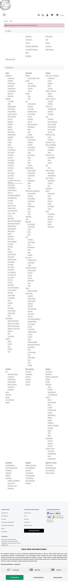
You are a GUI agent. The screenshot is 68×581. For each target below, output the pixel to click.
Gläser (49, 387)
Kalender (48, 379)
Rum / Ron (28, 257)
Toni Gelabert (11, 297)
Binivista (10, 129)
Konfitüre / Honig (50, 134)
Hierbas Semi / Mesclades (33, 191)
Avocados (28, 371)
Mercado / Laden (12, 485)
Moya (29, 129)
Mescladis (28, 221)
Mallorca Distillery (32, 124)
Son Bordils (11, 269)
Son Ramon (11, 285)
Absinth (28, 75)
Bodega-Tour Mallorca (14, 480)
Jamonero (50, 101)
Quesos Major (51, 129)
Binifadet (10, 124)
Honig (49, 137)
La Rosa (10, 216)
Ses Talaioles (11, 262)
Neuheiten (28, 470)
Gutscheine (8, 478)
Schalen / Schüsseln (53, 425)
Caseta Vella (11, 185)
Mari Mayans (31, 127)
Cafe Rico (30, 306)
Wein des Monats (30, 480)
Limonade (8, 394)
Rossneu (10, 251)
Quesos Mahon (52, 127)
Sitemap (48, 43)
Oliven (49, 86)
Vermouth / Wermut (31, 267)
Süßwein (10, 349)
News (27, 52)
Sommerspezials (30, 475)
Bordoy (10, 142)
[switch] (9, 570)
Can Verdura (11, 173)
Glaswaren (48, 384)
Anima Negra (11, 109)
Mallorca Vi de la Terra (14, 328)
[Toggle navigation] (4, 15)
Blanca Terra (11, 132)
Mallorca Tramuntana (13, 326)
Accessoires (11, 78)
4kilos (9, 104)
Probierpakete (29, 473)
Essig (49, 160)
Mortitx (10, 233)
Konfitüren (50, 139)
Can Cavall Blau (32, 86)
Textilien (48, 382)
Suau (29, 96)
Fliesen (49, 405)
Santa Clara (11, 257)
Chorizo (50, 221)
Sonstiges (50, 428)
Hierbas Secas (29, 168)
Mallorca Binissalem (13, 321)
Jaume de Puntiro (12, 210)
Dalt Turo (10, 192)
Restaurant (29, 36)
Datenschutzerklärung (7, 564)
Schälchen (50, 423)
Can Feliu (10, 157)
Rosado (10, 344)
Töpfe (49, 435)
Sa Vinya (50, 132)
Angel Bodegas (12, 106)
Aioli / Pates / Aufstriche (52, 75)
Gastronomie (11, 483)
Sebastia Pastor (12, 259)
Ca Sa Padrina (11, 150)
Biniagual (10, 121)
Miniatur (50, 417)
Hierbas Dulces (30, 137)
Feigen (49, 203)
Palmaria (50, 443)
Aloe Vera (50, 441)
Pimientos (28, 379)
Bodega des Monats (31, 465)
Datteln (50, 198)
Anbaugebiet (8, 318)
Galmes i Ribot (11, 208)
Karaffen (50, 389)
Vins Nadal (11, 308)
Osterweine (11, 86)
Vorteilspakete (11, 91)
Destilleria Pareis (32, 111)
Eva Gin (30, 116)
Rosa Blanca (11, 387)
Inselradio (30, 119)
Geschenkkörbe (52, 453)
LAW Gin (30, 337)
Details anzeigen (57, 577)
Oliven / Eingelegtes (51, 144)
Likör (27, 219)
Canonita (30, 88)
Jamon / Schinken (50, 98)
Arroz (49, 168)
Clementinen (29, 374)
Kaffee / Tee (49, 106)
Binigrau (10, 127)
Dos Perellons (31, 114)
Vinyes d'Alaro (11, 313)
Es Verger (10, 203)
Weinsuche (11, 96)
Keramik (48, 397)
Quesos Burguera (52, 121)
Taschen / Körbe (50, 448)
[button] (47, 15)
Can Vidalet (11, 175)
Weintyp (7, 338)
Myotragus (11, 236)
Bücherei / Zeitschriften (52, 376)
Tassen (50, 430)
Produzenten (29, 293)
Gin (26, 101)
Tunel (9, 300)
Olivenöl (50, 162)
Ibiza (9, 333)
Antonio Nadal (11, 111)
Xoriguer (30, 134)
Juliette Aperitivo (32, 332)
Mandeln (50, 83)
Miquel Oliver (11, 231)
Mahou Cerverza (12, 384)
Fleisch (49, 80)
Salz (49, 185)
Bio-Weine (10, 80)
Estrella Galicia (12, 382)
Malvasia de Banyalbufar (14, 221)
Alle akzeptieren (15, 577)
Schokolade (49, 188)
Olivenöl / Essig (50, 155)
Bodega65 (10, 137)
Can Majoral (11, 160)
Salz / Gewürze (50, 178)
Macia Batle (11, 218)
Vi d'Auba (10, 303)
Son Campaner (12, 272)
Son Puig (10, 282)
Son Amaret (11, 267)
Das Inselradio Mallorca (14, 195)
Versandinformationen (32, 49)
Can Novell (10, 165)
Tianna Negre (11, 295)
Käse (47, 116)
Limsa (29, 152)
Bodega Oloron (12, 134)
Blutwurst (50, 219)
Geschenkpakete (10, 465)
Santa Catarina (12, 254)
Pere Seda (10, 244)
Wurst (47, 211)
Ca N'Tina (10, 147)
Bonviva (10, 139)
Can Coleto (11, 155)
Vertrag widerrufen (34, 530)
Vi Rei (9, 305)
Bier (6, 371)
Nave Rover (11, 239)
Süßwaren (50, 96)
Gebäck (50, 93)
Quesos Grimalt (52, 124)
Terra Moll (10, 292)
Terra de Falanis (12, 290)
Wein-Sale (10, 93)
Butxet (9, 144)
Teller (49, 433)
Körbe (49, 456)
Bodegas (7, 98)
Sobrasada (51, 226)
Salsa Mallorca (52, 175)
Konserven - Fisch (50, 142)
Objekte (50, 420)
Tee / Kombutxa (9, 400)
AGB (47, 39)
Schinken (50, 104)
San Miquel (11, 389)
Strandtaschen (52, 458)
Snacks (47, 191)
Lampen (50, 412)
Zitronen (28, 384)
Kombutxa (50, 114)
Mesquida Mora (12, 226)
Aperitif (27, 80)
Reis (47, 165)
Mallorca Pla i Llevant (13, 323)
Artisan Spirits (31, 301)
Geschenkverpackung (11, 468)
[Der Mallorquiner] (7, 5)
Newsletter (28, 56)
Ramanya (10, 246)
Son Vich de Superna (13, 287)
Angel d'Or (30, 296)
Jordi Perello (31, 150)
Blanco (9, 341)
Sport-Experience (50, 470)
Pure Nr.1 (50, 446)
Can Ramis (11, 168)
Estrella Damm (12, 379)
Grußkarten (8, 470)
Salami (49, 224)
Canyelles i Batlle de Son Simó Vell (14, 181)
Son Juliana (11, 277)
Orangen (28, 376)
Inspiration (8, 75)
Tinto (9, 346)
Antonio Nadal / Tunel (33, 78)
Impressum (49, 46)
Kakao (7, 392)
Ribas (9, 249)
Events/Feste (49, 465)
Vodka (27, 288)
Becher (49, 400)
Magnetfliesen (51, 415)
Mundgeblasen (52, 392)
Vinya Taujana (11, 310)
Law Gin (30, 121)
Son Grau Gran (12, 274)
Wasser (7, 402)
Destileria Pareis (32, 321)
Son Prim (10, 280)
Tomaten (50, 88)
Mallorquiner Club (10, 59)
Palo (27, 237)
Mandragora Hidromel (14, 223)
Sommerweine (11, 88)
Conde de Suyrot (12, 190)
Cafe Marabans (52, 109)
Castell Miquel (11, 187)
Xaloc (9, 315)
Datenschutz (49, 36)
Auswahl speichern (38, 577)
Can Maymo (11, 162)
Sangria (7, 397)
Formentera (11, 336)
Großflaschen (11, 83)
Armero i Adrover (12, 114)
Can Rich (10, 170)
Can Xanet (10, 178)
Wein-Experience (50, 473)
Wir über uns (29, 39)
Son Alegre (10, 264)
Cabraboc (30, 83)
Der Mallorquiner (12, 198)
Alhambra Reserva (13, 374)
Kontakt (28, 43)
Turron (49, 209)
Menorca (10, 331)
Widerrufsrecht (50, 49)
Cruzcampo (11, 376)
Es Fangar (10, 200)
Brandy (27, 93)
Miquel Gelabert (12, 228)
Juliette (30, 91)
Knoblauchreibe (52, 410)
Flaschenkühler (52, 402)
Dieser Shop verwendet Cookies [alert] (34, 549)
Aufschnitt (50, 119)
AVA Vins (10, 119)
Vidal (29, 98)
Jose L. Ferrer (11, 213)
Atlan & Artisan (12, 116)
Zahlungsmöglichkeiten (32, 46)
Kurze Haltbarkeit (30, 468)
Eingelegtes (51, 150)
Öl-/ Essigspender (52, 394)
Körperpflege (49, 438)
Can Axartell (11, 152)
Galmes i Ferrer (12, 205)
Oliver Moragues (12, 241)
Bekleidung (49, 374)
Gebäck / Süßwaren (51, 91)
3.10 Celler (10, 101)
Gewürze (50, 183)
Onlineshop (11, 488)
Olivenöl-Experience (51, 468)
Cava (9, 351)
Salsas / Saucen (50, 170)
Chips (49, 196)
